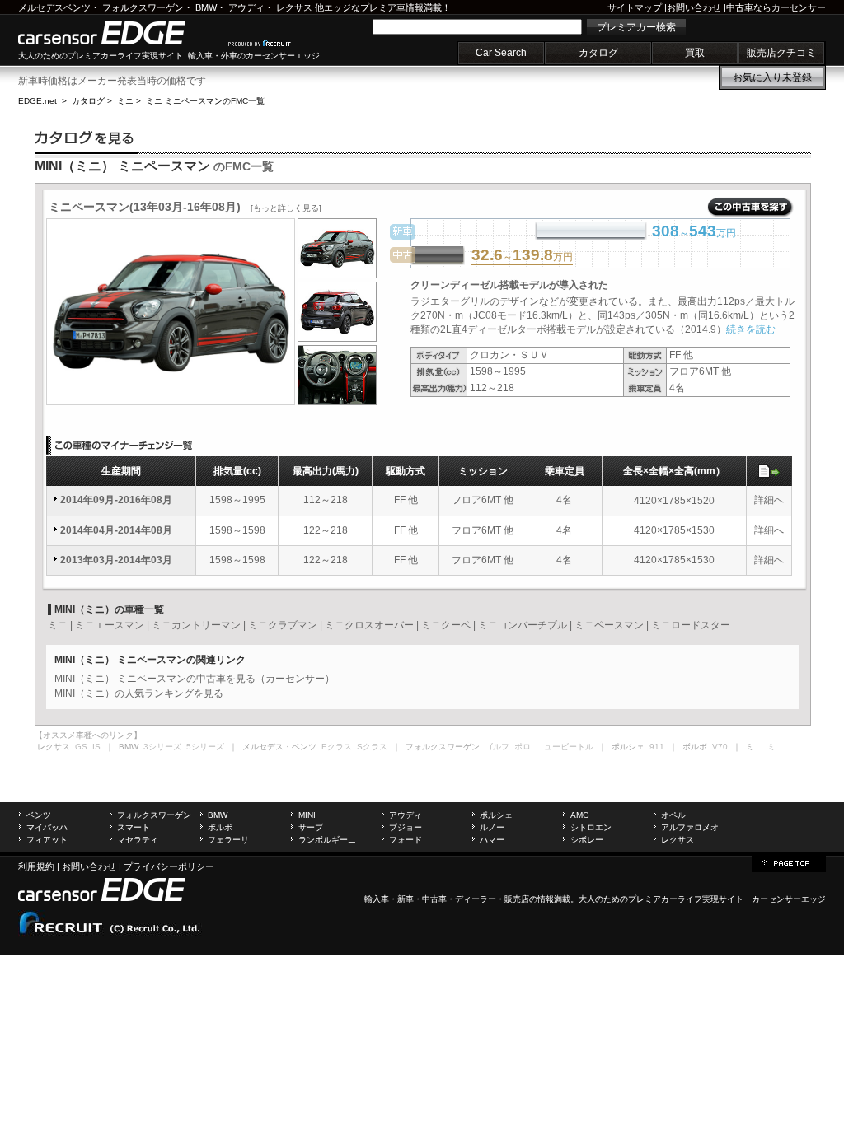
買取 (695, 52)
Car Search (501, 52)
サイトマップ (634, 7)
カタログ (598, 52)
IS (96, 746)
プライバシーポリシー (169, 866)
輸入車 (376, 898)
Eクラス (336, 746)
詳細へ (769, 500)
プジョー (405, 827)
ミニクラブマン (282, 625)
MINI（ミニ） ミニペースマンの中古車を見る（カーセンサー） (194, 678)
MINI (307, 814)
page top (789, 862)
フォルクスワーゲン (143, 7)
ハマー (492, 839)
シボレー (586, 839)
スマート (133, 827)
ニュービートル (564, 746)
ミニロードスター (690, 625)
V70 (720, 746)
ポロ (522, 746)
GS (81, 746)
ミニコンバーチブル (522, 625)
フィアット (47, 839)
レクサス (294, 7)
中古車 (434, 898)
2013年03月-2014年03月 (116, 560)
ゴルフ (497, 746)
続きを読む (751, 329)
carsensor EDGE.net (119, 32)
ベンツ (38, 814)
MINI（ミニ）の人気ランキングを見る (138, 693)
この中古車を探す (750, 207)
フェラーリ (228, 839)
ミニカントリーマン (196, 625)
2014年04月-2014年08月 (116, 530)
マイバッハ (47, 827)
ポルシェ (496, 814)
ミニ (125, 100)
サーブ (310, 827)
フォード (405, 839)
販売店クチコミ (781, 52)
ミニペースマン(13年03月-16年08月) (185, 206)
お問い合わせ (694, 7)
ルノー (492, 827)
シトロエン (591, 827)
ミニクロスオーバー (369, 625)
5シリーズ (205, 746)
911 (656, 746)
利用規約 (36, 866)
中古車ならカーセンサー (776, 7)
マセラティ (137, 839)
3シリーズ (162, 746)
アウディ (246, 7)
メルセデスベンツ (54, 7)
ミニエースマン (109, 625)
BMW (206, 7)
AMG (579, 814)
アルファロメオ (690, 827)
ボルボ (220, 827)
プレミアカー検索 (636, 27)
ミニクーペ (446, 625)
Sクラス (372, 746)
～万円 (522, 256)
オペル (673, 814)
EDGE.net (37, 100)
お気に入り (772, 77)
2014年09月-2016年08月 (116, 500)
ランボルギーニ (327, 839)
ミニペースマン (609, 625)
